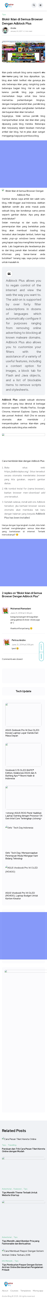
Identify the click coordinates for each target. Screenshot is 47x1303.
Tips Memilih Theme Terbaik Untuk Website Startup (19, 1194)
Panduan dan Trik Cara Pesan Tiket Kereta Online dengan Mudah (23, 1150)
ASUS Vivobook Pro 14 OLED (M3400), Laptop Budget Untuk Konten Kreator (21, 896)
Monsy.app (38, 1290)
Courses (14, 1290)
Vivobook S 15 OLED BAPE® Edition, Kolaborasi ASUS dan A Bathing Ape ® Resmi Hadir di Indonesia (20, 774)
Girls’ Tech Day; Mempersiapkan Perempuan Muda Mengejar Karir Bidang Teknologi (21, 856)
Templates (25, 1290)
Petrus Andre (19, 640)
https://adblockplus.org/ (16, 471)
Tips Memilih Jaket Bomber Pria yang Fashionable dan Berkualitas (20, 1242)
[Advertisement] (23, 164)
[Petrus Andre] (9, 5)
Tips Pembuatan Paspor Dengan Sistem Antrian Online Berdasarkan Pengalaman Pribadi (22, 1267)
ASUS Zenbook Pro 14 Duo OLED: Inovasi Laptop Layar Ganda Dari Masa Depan (22, 733)
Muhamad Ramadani (20, 608)
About (5, 1290)
